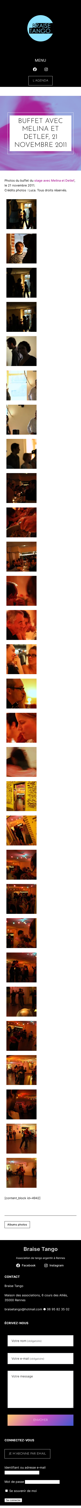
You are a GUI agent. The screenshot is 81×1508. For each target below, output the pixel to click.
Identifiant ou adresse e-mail (25, 1467)
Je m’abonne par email (27, 1453)
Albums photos (17, 1224)
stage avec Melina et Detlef (54, 180)
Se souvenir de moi (22, 1491)
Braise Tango (41, 1249)
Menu (40, 60)
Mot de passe (14, 1482)
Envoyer (40, 1420)
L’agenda (40, 80)
